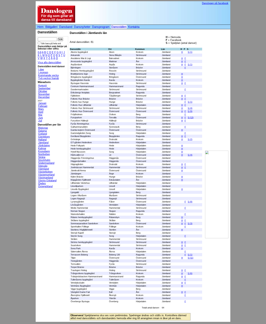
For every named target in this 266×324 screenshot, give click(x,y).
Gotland (42, 133)
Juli (40, 120)
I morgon (43, 72)
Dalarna (42, 130)
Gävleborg (44, 136)
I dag (41, 69)
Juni (40, 117)
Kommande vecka (48, 75)
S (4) (190, 108)
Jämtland (43, 142)
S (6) (190, 273)
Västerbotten (45, 171)
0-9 (39, 52)
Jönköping (44, 145)
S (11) (190, 258)
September (44, 88)
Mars (41, 109)
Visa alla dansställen (49, 62)
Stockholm (44, 160)
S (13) (191, 117)
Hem (40, 26)
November (44, 94)
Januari (42, 103)
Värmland (43, 168)
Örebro (42, 183)
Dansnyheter (82, 26)
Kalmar (42, 148)
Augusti (42, 85)
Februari (42, 106)
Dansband (65, 26)
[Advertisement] (157, 14)
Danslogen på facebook (215, 3)
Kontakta (133, 26)
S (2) (190, 139)
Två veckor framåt (48, 78)
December (44, 97)
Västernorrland (46, 174)
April (40, 111)
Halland (42, 139)
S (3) (190, 223)
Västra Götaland (47, 180)
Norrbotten (44, 154)
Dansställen (118, 26)
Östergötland (45, 186)
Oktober (42, 91)
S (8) (190, 201)
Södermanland (46, 163)
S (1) (190, 52)
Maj (40, 114)
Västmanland (45, 177)
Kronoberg (44, 151)
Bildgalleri (51, 26)
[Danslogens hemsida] (55, 21)
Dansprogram (101, 26)
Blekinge (43, 127)
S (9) (190, 111)
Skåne (41, 157)
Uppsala (42, 165)
